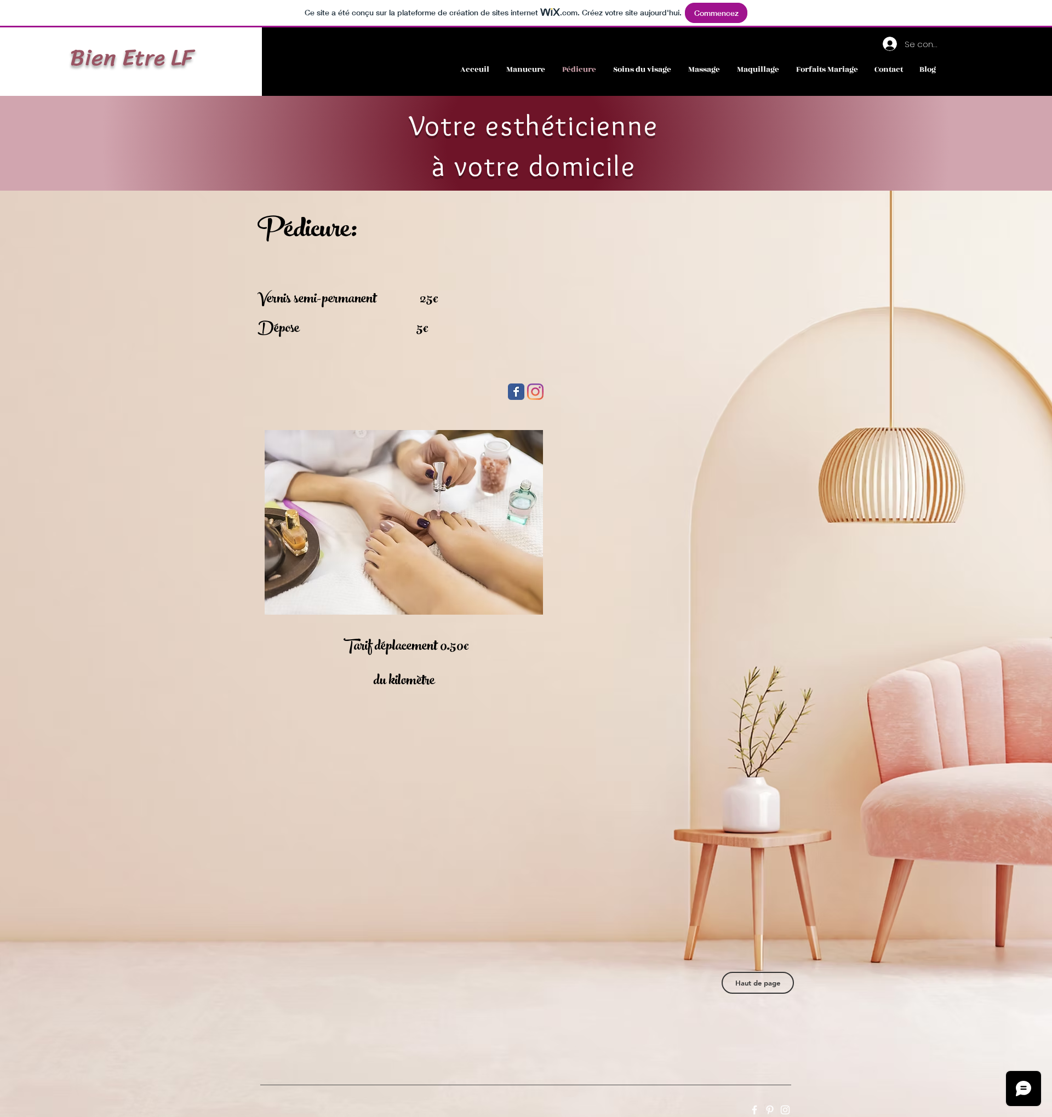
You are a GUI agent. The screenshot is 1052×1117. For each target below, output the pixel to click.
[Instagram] (535, 391)
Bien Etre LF (132, 57)
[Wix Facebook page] (516, 391)
